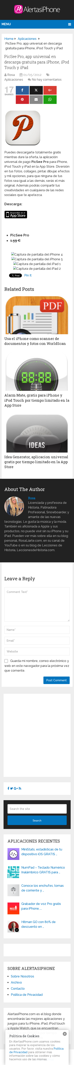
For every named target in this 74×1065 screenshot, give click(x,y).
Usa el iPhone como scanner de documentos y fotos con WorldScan (35, 341)
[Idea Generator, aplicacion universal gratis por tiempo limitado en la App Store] (37, 433)
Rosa (11, 75)
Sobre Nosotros (22, 976)
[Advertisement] (37, 735)
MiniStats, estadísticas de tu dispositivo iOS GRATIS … (41, 852)
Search (37, 820)
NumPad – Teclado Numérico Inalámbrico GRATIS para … (43, 870)
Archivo (16, 982)
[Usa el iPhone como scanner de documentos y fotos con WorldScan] (37, 314)
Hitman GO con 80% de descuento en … (38, 924)
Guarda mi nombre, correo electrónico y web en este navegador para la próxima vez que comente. (36, 665)
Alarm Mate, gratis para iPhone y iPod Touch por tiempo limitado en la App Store (36, 400)
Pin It (28, 275)
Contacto (18, 988)
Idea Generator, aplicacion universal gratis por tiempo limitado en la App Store (36, 462)
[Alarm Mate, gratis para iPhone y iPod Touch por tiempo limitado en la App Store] (37, 371)
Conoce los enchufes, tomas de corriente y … (42, 888)
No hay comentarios (47, 79)
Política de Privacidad (27, 995)
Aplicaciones (13, 79)
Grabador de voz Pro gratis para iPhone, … (41, 906)
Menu (6, 24)
